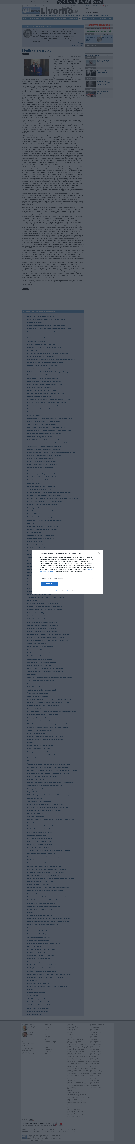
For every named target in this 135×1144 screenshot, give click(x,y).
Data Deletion (57, 590)
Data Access (67, 590)
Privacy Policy (78, 590)
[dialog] (67, 572)
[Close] (99, 553)
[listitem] (67, 578)
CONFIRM (49, 584)
